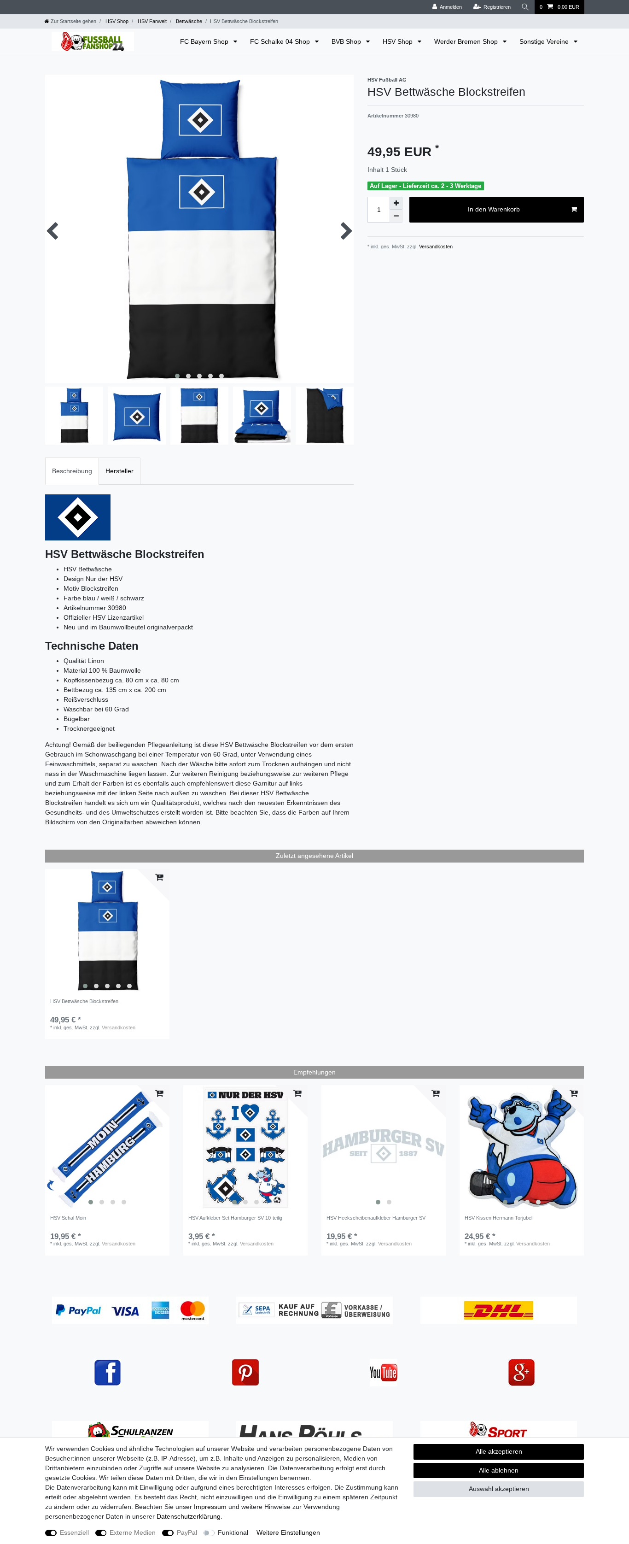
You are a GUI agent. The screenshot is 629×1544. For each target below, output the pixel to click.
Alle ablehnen (498, 1470)
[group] (107, 931)
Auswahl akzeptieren (499, 1488)
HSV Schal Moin (68, 1218)
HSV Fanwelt (151, 21)
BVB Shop (347, 41)
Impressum (210, 1506)
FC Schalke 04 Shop (281, 41)
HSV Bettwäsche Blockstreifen (84, 1001)
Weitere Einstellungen (288, 1532)
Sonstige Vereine (545, 41)
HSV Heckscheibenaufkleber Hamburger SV (375, 1218)
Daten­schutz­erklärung (189, 1516)
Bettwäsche (188, 21)
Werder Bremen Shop (467, 41)
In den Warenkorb (494, 209)
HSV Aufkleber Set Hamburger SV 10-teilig (235, 1218)
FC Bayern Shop (205, 41)
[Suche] (525, 7)
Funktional (233, 1532)
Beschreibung (72, 471)
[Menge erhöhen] (396, 203)
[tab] (72, 471)
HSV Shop (116, 21)
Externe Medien (133, 1532)
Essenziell (74, 1532)
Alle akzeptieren (499, 1451)
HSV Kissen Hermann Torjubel (498, 1218)
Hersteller (119, 471)
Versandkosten (435, 246)
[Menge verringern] (396, 216)
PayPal (187, 1532)
